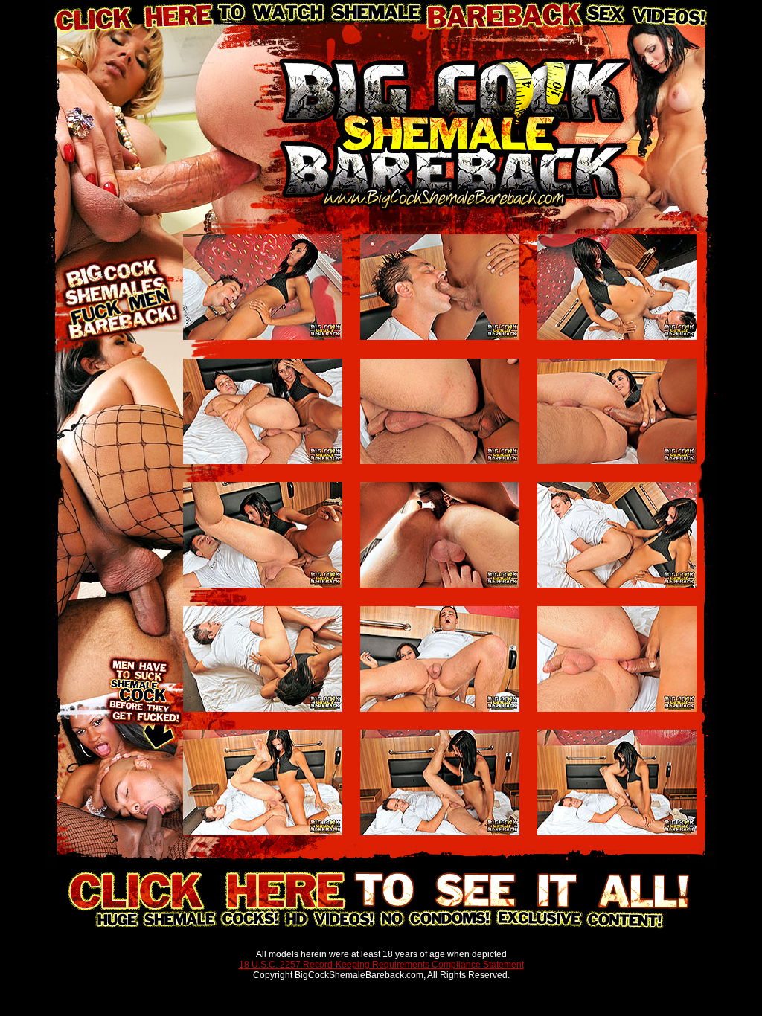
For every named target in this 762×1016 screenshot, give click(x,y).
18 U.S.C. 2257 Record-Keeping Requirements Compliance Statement (381, 964)
